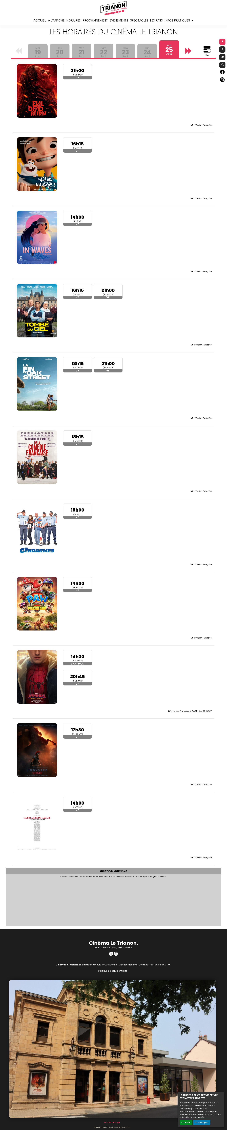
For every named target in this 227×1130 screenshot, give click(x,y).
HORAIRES (73, 20)
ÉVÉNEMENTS (119, 20)
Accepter (186, 1122)
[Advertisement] (98, 901)
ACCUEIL (40, 20)
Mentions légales (128, 964)
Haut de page (113, 1122)
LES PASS (156, 20)
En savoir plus (201, 1122)
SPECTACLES (139, 20)
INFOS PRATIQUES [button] (178, 20)
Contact (143, 964)
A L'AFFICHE (56, 20)
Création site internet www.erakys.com (112, 1127)
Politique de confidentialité (112, 970)
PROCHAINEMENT (95, 20)
